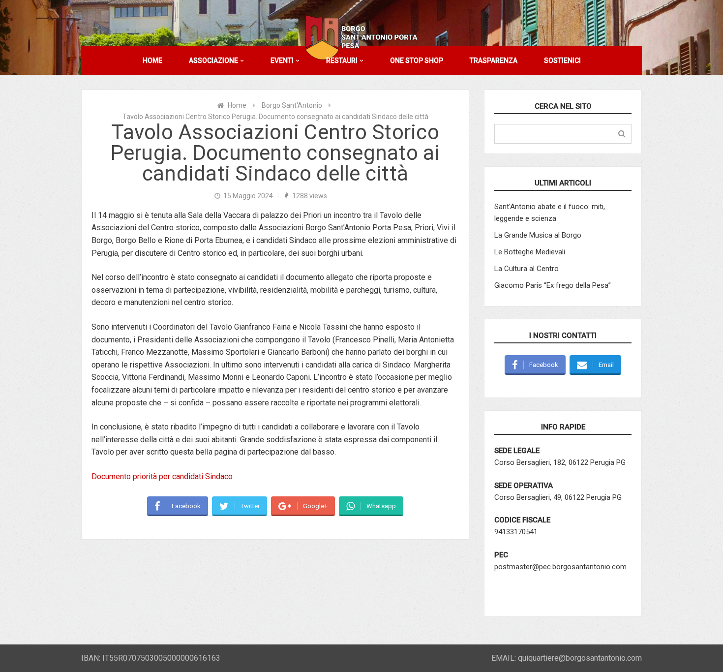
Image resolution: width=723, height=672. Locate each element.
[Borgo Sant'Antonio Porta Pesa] (361, 37)
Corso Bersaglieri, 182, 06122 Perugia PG (560, 462)
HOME (152, 60)
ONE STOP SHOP (416, 60)
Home (237, 105)
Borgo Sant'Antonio (292, 105)
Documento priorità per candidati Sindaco (162, 476)
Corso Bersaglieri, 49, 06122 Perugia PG (558, 497)
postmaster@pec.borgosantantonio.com (560, 566)
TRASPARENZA (493, 60)
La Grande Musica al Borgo (537, 235)
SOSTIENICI (562, 60)
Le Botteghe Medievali (529, 251)
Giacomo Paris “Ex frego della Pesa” (552, 285)
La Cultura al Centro (526, 268)
